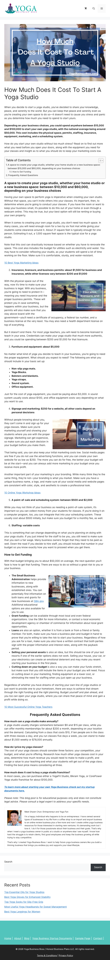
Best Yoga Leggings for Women (22, 911)
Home (7, 938)
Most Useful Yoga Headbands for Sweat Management (35, 906)
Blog (26, 938)
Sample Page (82, 938)
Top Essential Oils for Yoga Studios (24, 892)
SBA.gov (39, 601)
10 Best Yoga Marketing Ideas (21, 262)
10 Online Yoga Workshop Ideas (22, 492)
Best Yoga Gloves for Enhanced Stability (27, 897)
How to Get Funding (21, 172)
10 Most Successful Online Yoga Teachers (28, 706)
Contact (97, 938)
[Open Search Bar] (94, 8)
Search (8, 861)
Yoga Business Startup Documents (52, 938)
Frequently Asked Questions (23, 175)
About (17, 938)
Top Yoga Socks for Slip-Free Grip (23, 901)
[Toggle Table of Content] (99, 160)
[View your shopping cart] (86, 8)
